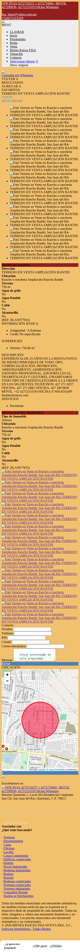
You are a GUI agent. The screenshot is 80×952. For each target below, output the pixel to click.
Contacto (16, 57)
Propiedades (18, 39)
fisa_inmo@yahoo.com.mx (19, 14)
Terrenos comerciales (17, 885)
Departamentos (13, 841)
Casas (7, 844)
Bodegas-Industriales (17, 870)
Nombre (7, 629)
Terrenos (9, 837)
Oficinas (8, 848)
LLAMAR (17, 32)
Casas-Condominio (15, 855)
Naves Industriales (15, 866)
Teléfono (7, 633)
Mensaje (7, 660)
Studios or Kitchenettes (18, 896)
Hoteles (8, 863)
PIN (4, 637)
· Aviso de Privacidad (15, 822)
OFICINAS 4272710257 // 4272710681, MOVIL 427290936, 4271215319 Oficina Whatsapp (36, 789)
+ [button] (7, 674)
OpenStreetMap (57, 769)
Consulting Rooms (15, 892)
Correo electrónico (14, 646)
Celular (6, 642)
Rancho (8, 877)
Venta (13, 46)
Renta (13, 43)
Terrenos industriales (16, 888)
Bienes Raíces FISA (23, 50)
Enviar (6, 663)
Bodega (8, 874)
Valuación (16, 54)
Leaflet (41, 769)
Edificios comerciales (17, 859)
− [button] (7, 681)
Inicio (13, 35)
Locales (8, 852)
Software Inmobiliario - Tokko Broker (26, 929)
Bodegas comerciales (17, 881)
